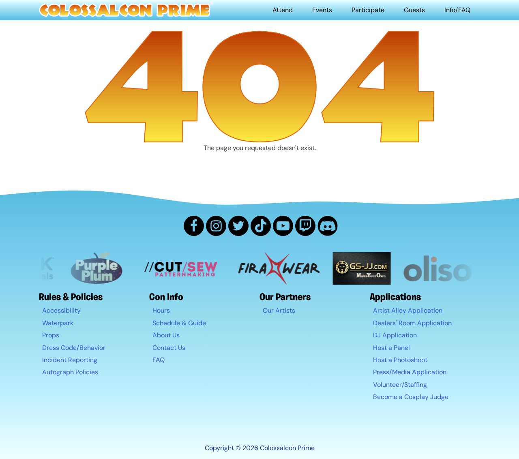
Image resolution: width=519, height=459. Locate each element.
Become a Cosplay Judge (410, 397)
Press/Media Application (409, 372)
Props (50, 335)
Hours (161, 310)
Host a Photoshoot (400, 360)
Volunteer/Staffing (400, 384)
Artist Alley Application (407, 310)
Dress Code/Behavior (73, 347)
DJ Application (395, 335)
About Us (166, 335)
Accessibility (61, 310)
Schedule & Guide (179, 323)
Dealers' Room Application (412, 323)
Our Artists (279, 310)
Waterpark (57, 323)
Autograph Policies (70, 372)
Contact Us (168, 347)
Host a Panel (391, 347)
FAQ (158, 360)
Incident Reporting (69, 360)
